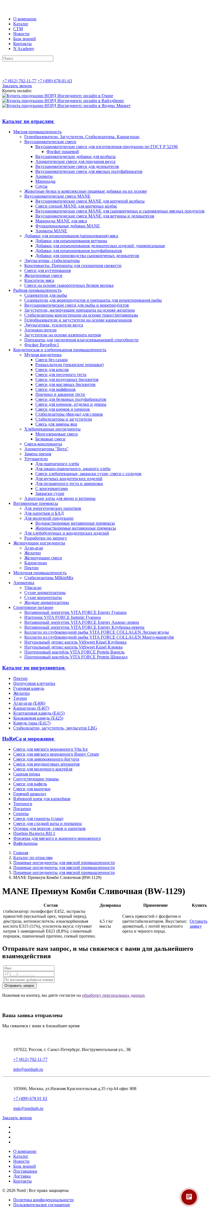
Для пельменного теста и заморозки (69, 483)
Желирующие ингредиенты (39, 543)
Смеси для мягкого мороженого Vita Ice (50, 749)
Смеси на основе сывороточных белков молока (68, 285)
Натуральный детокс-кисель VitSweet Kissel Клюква (73, 647)
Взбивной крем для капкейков (41, 798)
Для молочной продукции (48, 518)
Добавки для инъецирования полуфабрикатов (78, 250)
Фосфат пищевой (62, 151)
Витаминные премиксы (35, 503)
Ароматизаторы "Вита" (46, 448)
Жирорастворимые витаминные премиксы (75, 528)
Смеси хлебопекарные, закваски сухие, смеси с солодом (88, 473)
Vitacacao (32, 587)
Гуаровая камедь (28, 688)
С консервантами (51, 488)
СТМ (18, 28)
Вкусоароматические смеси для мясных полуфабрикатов (88, 171)
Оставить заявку (198, 923)
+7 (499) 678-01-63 (55, 80)
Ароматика (23, 582)
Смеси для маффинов (55, 389)
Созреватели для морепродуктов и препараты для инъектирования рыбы (93, 300)
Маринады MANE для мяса (61, 221)
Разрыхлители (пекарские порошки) (69, 364)
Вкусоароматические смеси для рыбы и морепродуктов (76, 305)
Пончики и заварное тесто (60, 394)
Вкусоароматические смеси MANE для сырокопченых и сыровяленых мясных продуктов (120, 211)
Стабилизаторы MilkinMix (48, 577)
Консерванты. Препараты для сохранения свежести (72, 265)
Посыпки (22, 808)
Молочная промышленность (40, 572)
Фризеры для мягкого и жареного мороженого (57, 838)
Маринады (45, 181)
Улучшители (36, 458)
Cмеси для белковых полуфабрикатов (70, 399)
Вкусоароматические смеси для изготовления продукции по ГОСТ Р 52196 (106, 146)
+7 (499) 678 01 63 (30, 1098)
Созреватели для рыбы (45, 295)
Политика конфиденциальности (43, 1199)
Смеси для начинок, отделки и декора (70, 404)
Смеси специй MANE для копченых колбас (76, 206)
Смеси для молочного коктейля (42, 769)
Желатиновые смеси (43, 275)
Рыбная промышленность (37, 290)
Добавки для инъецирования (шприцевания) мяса (71, 235)
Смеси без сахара (51, 359)
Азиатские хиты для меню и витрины (60, 498)
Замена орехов (37, 453)
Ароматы (44, 176)
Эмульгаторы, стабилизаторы (52, 260)
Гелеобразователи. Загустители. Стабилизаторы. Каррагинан (81, 136)
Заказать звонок (17, 85)
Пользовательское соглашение (41, 1204)
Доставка (22, 1176)
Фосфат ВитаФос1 (41, 344)
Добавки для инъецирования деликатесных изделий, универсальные (100, 245)
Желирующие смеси (43, 557)
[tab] (106, 121)
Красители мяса (39, 280)
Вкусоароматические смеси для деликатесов (77, 166)
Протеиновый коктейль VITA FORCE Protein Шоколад (76, 657)
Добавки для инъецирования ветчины (71, 240)
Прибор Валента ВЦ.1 (34, 833)
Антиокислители (40, 330)
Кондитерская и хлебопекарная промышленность (59, 349)
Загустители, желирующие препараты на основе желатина (79, 310)
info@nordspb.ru (28, 1069)
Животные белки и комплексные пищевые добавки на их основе (85, 191)
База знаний (24, 38)
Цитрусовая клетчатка (34, 683)
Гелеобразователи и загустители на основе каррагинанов (78, 320)
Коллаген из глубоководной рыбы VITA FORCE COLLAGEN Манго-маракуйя (99, 637)
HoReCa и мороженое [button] (28, 739)
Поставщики (25, 1171)
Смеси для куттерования (47, 270)
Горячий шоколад (29, 793)
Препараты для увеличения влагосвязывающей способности (81, 339)
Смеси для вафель (30, 783)
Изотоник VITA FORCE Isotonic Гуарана (62, 617)
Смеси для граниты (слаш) (38, 818)
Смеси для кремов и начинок (62, 409)
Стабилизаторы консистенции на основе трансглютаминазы (81, 315)
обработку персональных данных (113, 995)
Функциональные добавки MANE (67, 226)
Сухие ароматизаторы (45, 592)
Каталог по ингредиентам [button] (34, 668)
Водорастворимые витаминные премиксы (75, 523)
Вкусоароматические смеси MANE (57, 196)
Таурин (20, 698)
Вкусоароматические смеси (50, 141)
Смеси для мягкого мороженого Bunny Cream (56, 754)
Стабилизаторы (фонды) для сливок (69, 414)
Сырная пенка (26, 774)
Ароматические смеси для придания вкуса (75, 161)
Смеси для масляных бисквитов (65, 384)
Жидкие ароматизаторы (46, 602)
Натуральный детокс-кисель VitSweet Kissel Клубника (75, 642)
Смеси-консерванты (43, 444)
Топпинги (22, 803)
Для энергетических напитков (52, 508)
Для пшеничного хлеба (57, 463)
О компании (24, 19)
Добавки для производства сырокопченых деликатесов (87, 255)
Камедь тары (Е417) (32, 723)
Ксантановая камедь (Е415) (39, 713)
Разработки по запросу (45, 538)
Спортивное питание (33, 607)
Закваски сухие (49, 493)
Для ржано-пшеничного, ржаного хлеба (72, 468)
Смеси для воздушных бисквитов (67, 379)
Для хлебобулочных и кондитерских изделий (66, 533)
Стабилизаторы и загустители (63, 419)
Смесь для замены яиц (56, 424)
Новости (21, 33)
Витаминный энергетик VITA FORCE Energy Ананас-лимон (81, 622)
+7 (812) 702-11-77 (19, 80)
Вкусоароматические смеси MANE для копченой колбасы (90, 201)
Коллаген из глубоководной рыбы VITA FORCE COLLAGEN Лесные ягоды (96, 632)
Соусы (41, 186)
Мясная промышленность (37, 131)
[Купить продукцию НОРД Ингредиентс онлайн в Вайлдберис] (63, 100)
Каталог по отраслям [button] (28, 121)
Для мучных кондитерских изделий (68, 478)
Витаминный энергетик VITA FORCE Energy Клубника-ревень (84, 627)
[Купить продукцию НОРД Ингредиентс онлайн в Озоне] (57, 95)
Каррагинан (35, 562)
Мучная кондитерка (43, 354)
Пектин (31, 567)
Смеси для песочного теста (60, 374)
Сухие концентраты (43, 597)
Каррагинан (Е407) (31, 708)
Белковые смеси (50, 439)
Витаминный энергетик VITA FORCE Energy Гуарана (75, 612)
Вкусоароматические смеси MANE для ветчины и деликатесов (94, 216)
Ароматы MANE (51, 230)
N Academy (23, 48)
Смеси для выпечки (32, 788)
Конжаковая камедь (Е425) (38, 718)
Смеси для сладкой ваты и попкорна (47, 823)
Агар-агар (33, 548)
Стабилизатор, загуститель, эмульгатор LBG (55, 728)
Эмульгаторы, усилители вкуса (53, 325)
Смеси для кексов (52, 369)
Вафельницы (25, 843)
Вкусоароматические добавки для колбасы (75, 156)
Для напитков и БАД (44, 513)
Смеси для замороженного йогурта (46, 759)
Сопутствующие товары (36, 779)
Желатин (32, 553)
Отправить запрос (19, 986)
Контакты (22, 43)
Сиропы (21, 813)
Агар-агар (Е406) (29, 703)
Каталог (20, 23)
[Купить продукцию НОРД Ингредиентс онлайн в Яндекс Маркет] (66, 105)
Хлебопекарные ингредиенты (52, 429)
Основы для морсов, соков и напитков (49, 828)
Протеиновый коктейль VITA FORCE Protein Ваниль (74, 652)
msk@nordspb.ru (28, 1108)
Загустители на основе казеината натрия (62, 335)
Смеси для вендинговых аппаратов (46, 764)
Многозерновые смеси (56, 434)
